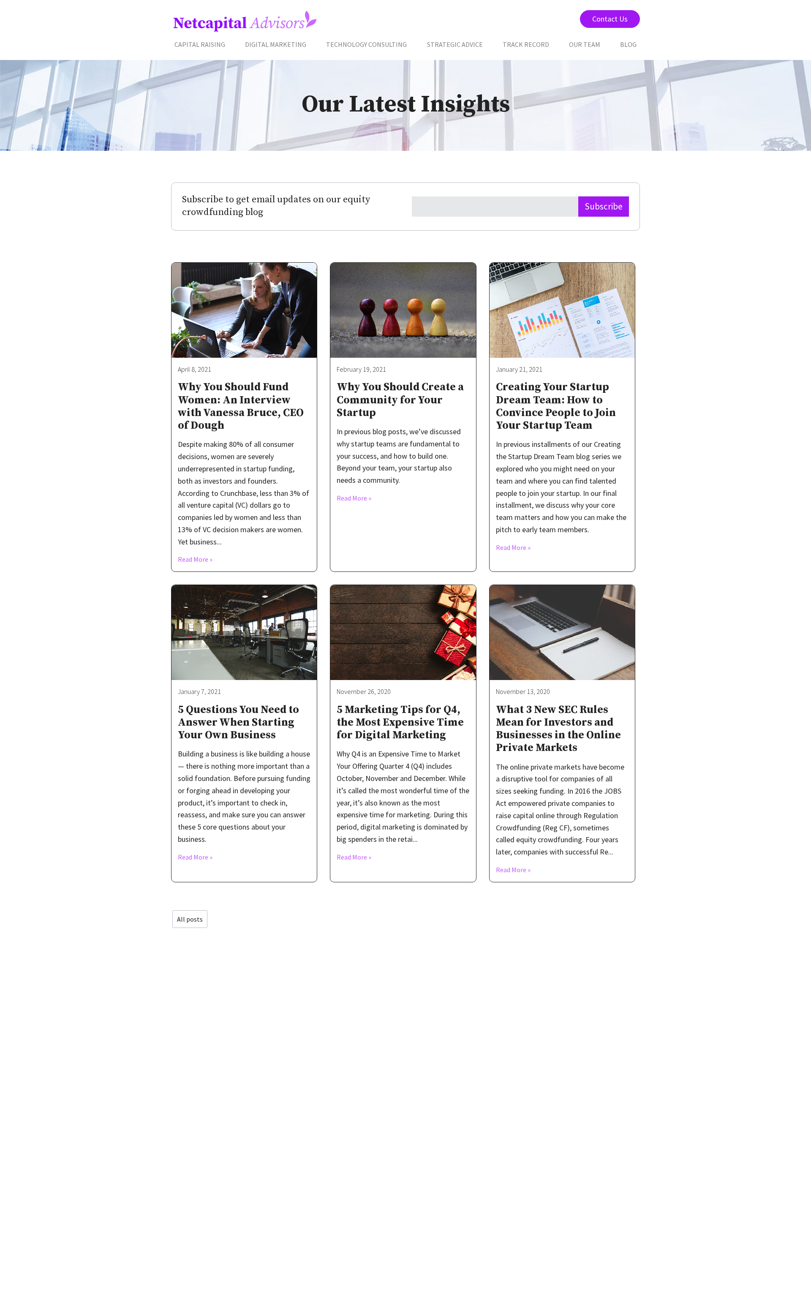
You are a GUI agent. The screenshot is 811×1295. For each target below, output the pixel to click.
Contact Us (610, 19)
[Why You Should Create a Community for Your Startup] (403, 310)
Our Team (584, 44)
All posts (190, 919)
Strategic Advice (455, 44)
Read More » (195, 559)
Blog (628, 44)
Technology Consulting (366, 44)
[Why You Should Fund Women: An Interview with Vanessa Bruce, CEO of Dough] (244, 310)
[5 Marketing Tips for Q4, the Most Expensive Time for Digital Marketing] (403, 632)
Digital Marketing (275, 44)
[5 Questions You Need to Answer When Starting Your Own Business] (244, 632)
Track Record (526, 44)
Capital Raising (199, 44)
